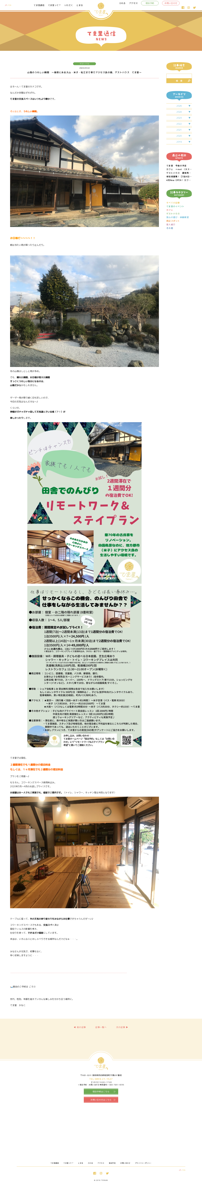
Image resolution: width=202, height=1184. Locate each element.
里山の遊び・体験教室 (177, 217)
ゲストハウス (173, 214)
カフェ (169, 210)
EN (10, 5)
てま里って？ (54, 5)
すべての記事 (173, 203)
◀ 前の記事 (80, 1027)
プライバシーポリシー (143, 1163)
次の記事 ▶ (122, 1027)
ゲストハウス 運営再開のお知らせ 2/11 (179, 173)
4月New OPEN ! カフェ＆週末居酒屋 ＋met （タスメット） (179, 180)
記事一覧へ (101, 1027)
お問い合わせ (170, 3)
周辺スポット (173, 221)
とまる (79, 5)
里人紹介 (170, 225)
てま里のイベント (175, 206)
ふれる (122, 3)
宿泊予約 (150, 3)
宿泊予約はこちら (101, 1091)
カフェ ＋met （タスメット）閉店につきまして (179, 169)
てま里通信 (39, 5)
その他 (169, 228)
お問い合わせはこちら (100, 1099)
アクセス (133, 3)
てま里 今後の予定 (176, 166)
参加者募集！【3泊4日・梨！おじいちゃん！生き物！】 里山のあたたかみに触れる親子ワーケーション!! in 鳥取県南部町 (179, 177)
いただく (68, 5)
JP (6, 5)
